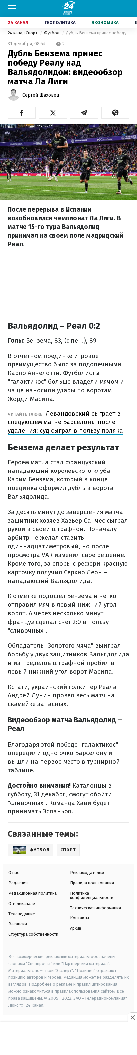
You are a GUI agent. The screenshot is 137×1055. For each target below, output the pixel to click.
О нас (13, 872)
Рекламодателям (87, 872)
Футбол (52, 33)
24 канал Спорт (23, 33)
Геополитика (60, 22)
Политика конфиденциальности (91, 895)
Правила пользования (92, 882)
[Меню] (12, 8)
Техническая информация (95, 907)
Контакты (79, 918)
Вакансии (17, 923)
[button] (22, 113)
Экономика (105, 22)
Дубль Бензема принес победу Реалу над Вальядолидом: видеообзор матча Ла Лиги (97, 33)
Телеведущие (21, 913)
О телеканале (21, 903)
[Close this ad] (132, 1017)
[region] (68, 1039)
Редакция (18, 882)
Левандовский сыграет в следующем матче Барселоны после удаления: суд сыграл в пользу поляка (65, 422)
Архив (75, 928)
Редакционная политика (32, 893)
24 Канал (18, 22)
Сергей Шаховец (40, 95)
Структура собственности (33, 934)
